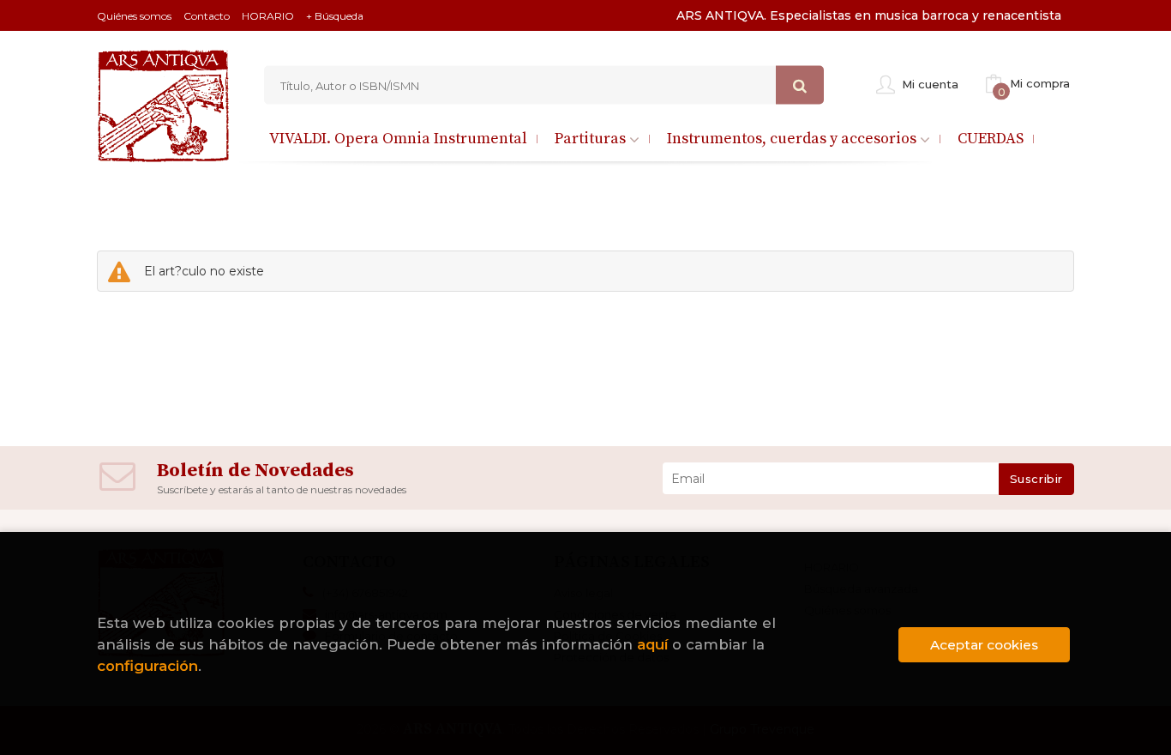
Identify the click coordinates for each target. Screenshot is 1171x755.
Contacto (206, 15)
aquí (652, 644)
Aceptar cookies (984, 645)
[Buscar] (800, 85)
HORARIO (268, 15)
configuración (147, 665)
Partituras (592, 138)
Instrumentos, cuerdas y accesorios (793, 138)
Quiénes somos (134, 15)
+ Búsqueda (334, 15)
